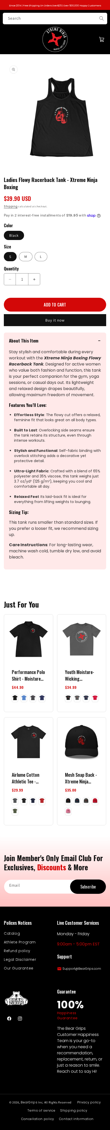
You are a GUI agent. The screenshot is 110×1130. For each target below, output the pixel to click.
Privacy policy (89, 1102)
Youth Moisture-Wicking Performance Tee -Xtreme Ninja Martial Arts (80, 675)
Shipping (11, 206)
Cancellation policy (37, 1119)
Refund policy (17, 950)
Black (14, 235)
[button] (101, 39)
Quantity (11, 269)
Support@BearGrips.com (81, 968)
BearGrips (29, 1102)
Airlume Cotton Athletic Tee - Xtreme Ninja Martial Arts (25, 778)
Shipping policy (73, 1110)
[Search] (101, 18)
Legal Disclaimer (20, 959)
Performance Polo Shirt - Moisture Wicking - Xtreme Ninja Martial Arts (28, 675)
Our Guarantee (19, 968)
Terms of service (41, 1110)
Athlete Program (20, 942)
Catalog (12, 933)
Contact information (76, 1119)
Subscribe (88, 887)
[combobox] (55, 18)
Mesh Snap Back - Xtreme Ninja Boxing (81, 778)
